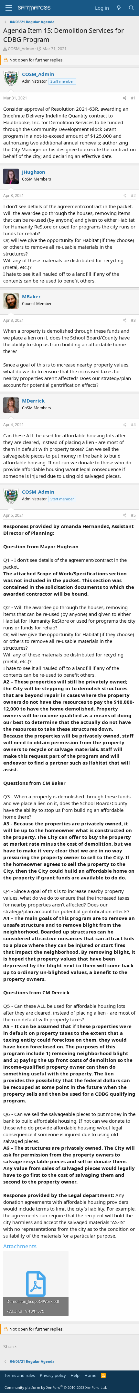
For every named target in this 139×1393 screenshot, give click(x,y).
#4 (133, 424)
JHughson (33, 172)
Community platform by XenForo (56, 1387)
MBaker (31, 296)
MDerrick (33, 400)
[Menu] (8, 8)
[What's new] (118, 8)
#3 (133, 320)
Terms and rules (20, 1375)
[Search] (131, 8)
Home (90, 1375)
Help (75, 1375)
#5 (133, 515)
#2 (133, 195)
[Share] (125, 98)
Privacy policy (53, 1375)
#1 (133, 98)
